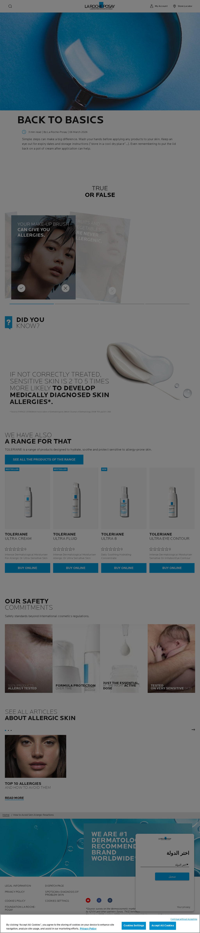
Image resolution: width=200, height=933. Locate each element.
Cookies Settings (134, 925)
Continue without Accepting (184, 919)
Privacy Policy (88, 928)
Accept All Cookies (163, 925)
